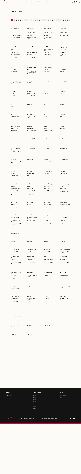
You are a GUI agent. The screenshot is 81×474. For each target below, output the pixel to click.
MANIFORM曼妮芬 (47, 183)
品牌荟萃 (34, 397)
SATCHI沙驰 (29, 251)
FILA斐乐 (12, 104)
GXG (61, 116)
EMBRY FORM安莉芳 (47, 93)
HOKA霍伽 (62, 126)
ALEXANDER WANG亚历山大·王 (65, 30)
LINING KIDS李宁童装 (31, 173)
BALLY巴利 (46, 46)
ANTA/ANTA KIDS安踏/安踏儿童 (48, 33)
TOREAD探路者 (46, 275)
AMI (11, 32)
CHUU (61, 67)
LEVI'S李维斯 (29, 171)
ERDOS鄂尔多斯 (63, 93)
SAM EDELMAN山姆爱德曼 (65, 249)
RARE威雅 (13, 241)
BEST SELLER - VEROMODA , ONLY (63, 49)
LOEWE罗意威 (46, 173)
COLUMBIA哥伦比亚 (63, 69)
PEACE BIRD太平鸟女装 (15, 217)
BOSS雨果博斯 (62, 52)
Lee (28, 175)
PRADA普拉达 (62, 220)
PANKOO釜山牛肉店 (63, 214)
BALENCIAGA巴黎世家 (31, 46)
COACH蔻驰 (46, 69)
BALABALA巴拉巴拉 (14, 46)
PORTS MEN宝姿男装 (31, 220)
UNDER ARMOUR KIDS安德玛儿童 (65, 286)
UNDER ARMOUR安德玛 (15, 288)
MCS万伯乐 (29, 184)
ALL (11, 20)
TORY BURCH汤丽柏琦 (64, 275)
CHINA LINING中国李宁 (31, 67)
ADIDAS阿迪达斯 (63, 28)
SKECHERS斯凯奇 (30, 256)
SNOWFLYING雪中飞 (64, 256)
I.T (11, 138)
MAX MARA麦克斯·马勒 (15, 184)
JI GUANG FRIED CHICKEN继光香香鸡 (65, 146)
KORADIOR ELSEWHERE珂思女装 (16, 161)
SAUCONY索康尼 (47, 251)
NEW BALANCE (30, 204)
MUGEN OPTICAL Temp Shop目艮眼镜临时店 (64, 191)
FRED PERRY (62, 104)
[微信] (74, 418)
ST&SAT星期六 (30, 259)
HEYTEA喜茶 (29, 126)
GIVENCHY (46, 114)
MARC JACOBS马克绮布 (64, 183)
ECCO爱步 (13, 91)
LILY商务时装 (13, 173)
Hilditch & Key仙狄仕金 (31, 130)
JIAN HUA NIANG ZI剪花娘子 (15, 149)
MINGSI (28, 186)
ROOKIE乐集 (62, 241)
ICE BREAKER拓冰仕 (31, 138)
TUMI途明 (13, 278)
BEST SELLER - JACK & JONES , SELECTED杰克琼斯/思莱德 (48, 49)
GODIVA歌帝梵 (62, 114)
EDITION (29, 91)
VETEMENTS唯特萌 (14, 298)
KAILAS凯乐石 (13, 159)
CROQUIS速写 (62, 71)
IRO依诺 (61, 138)
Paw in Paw (13, 225)
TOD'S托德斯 (13, 275)
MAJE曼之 (29, 183)
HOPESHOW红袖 (30, 128)
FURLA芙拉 (13, 106)
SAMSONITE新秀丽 (14, 251)
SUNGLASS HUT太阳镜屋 (48, 262)
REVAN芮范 (46, 241)
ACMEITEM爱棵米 (30, 28)
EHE (44, 91)
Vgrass (28, 301)
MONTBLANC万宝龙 (14, 190)
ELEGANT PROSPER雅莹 (31, 93)
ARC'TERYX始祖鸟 (63, 32)
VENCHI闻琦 (46, 296)
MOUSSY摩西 (46, 190)
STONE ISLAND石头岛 (64, 259)
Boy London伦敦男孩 (31, 57)
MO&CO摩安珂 (30, 188)
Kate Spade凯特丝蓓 (47, 161)
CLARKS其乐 (13, 69)
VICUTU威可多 (46, 298)
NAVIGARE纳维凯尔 (47, 202)
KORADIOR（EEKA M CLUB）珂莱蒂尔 (31, 161)
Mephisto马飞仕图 (14, 194)
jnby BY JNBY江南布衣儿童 (16, 151)
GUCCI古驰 (46, 116)
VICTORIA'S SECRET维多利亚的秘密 (32, 299)
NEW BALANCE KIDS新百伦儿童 (65, 205)
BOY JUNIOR (29, 54)
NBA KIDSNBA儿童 (63, 202)
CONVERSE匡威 (14, 71)
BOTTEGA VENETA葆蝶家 (15, 54)
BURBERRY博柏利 (14, 57)
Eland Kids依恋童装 (31, 95)
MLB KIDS (62, 186)
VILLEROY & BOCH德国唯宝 (64, 299)
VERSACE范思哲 (63, 296)
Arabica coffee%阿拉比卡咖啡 (48, 38)
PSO (28, 223)
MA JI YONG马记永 (14, 183)
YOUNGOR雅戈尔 (47, 325)
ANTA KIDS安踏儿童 (31, 32)
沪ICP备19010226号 (54, 418)
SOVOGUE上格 (13, 259)
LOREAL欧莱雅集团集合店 (65, 173)
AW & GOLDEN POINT (64, 35)
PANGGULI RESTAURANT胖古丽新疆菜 (48, 215)
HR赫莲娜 (45, 128)
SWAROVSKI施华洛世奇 (64, 262)
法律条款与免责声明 (63, 395)
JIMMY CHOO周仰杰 (31, 148)
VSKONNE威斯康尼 (14, 301)
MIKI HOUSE (13, 186)
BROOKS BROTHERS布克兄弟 (64, 55)
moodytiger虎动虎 (30, 194)
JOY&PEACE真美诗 (63, 148)
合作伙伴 (34, 406)
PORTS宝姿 (46, 220)
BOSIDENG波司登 (47, 52)
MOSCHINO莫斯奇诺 (31, 190)
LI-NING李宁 (62, 171)
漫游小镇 (34, 401)
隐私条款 (61, 397)
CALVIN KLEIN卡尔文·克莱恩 (32, 65)
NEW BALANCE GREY (47, 204)
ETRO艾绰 (13, 95)
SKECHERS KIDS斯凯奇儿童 (15, 257)
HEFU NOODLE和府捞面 (15, 126)
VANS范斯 (29, 296)
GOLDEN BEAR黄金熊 (15, 116)
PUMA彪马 (62, 223)
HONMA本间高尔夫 (14, 128)
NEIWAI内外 (13, 204)
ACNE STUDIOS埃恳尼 (48, 28)
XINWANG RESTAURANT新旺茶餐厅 (16, 317)
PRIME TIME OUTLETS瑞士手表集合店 (16, 224)
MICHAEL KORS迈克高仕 (64, 184)
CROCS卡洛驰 (46, 71)
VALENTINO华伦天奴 (15, 296)
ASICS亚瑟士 (46, 35)
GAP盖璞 (12, 114)
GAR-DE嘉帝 (29, 114)
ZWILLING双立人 (30, 334)
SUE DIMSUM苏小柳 (31, 262)
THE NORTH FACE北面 (48, 272)
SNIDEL (45, 256)
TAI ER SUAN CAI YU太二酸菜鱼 (16, 273)
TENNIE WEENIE (30, 272)
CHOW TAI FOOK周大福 (48, 67)
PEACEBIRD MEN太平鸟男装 (32, 218)
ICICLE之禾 (46, 138)
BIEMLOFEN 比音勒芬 (15, 52)
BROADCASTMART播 (47, 54)
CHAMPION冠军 (14, 67)
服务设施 (34, 399)
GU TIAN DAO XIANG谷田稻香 (31, 117)
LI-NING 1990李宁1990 (48, 171)
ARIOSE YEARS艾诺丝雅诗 (16, 35)
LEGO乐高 (13, 171)
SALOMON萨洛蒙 (47, 249)
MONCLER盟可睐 (47, 188)
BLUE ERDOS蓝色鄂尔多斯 (32, 52)
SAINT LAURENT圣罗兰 (31, 249)
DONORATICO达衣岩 (31, 82)
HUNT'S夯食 (62, 128)
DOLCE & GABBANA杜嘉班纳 (16, 83)
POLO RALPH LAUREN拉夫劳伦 (16, 221)
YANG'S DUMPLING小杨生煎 (15, 326)
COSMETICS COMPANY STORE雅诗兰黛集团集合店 (32, 72)
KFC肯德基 (46, 159)
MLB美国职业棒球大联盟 (15, 188)
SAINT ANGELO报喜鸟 (15, 249)
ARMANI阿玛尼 (30, 35)
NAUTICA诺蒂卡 (30, 202)
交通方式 (34, 395)
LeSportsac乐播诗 (14, 175)
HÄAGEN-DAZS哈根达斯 (48, 130)
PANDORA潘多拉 (30, 214)
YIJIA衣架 (29, 325)
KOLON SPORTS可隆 (64, 159)
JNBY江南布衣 (46, 148)
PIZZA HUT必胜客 (63, 217)
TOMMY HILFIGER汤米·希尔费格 (32, 276)
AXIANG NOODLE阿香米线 (16, 37)
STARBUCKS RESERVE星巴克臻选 (48, 260)
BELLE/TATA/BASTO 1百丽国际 (16, 49)
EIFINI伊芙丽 (62, 91)
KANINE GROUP (30, 159)
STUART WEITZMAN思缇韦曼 (16, 263)
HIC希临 (45, 126)
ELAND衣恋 (13, 93)
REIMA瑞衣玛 (29, 241)
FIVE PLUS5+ (29, 104)
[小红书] (70, 418)
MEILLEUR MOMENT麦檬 (48, 184)
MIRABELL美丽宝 (47, 186)
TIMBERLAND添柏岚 (64, 272)
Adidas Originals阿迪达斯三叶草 (32, 38)
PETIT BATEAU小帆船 (48, 217)
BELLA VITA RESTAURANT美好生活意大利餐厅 (64, 46)
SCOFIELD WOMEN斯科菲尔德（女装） (65, 252)
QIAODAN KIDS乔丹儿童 (15, 233)
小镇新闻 (34, 408)
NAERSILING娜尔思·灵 (15, 202)
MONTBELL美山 (63, 188)
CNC (28, 69)
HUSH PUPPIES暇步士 (15, 130)
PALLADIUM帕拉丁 (14, 214)
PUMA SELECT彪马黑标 (48, 223)
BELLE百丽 (29, 48)
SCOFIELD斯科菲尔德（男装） (15, 254)
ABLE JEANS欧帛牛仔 (15, 28)
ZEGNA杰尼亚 (13, 334)
